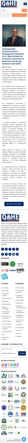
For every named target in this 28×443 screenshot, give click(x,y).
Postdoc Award (20, 288)
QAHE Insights (20, 300)
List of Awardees (6, 324)
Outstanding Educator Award (20, 311)
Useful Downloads (7, 331)
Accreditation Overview (5, 294)
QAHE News (19, 303)
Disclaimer (19, 336)
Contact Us (19, 330)
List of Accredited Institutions (6, 327)
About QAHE (5, 290)
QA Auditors (19, 324)
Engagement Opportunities (19, 296)
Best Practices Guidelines (20, 321)
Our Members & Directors (20, 291)
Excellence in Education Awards (20, 306)
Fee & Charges (20, 327)
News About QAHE (15, 204)
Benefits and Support (5, 338)
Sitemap (18, 333)
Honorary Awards (6, 298)
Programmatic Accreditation (5, 312)
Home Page (5, 288)
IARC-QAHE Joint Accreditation (6, 317)
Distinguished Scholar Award (20, 316)
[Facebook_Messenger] (24, 439)
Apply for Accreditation (5, 308)
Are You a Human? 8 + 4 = (9, 353)
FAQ (3, 334)
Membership (5, 301)
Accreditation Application (19, 15)
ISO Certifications (6, 321)
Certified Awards (6, 304)
